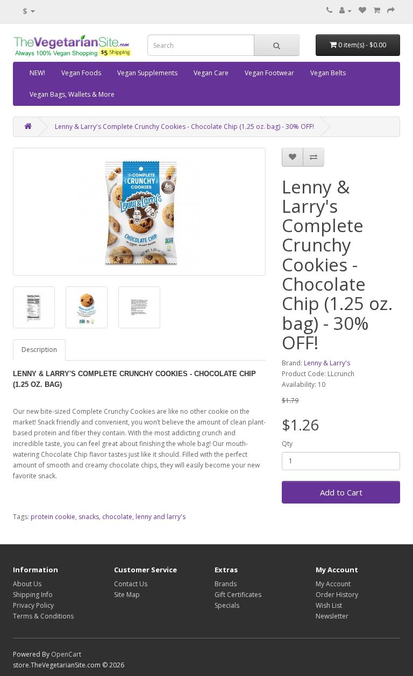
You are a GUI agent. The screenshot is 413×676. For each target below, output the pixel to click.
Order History (337, 594)
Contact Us (130, 583)
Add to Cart (341, 492)
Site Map (127, 594)
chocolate (117, 516)
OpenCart (66, 654)
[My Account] (345, 10)
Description (39, 349)
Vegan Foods (81, 72)
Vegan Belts (328, 72)
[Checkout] (391, 10)
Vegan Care (211, 72)
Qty (287, 443)
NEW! (37, 72)
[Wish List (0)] (362, 10)
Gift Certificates (238, 594)
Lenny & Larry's (327, 363)
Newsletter (332, 616)
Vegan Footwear (269, 72)
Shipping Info (33, 594)
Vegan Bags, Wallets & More (72, 94)
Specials (227, 605)
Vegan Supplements (147, 72)
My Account (333, 583)
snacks (89, 516)
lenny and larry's (161, 516)
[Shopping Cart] (376, 10)
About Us (27, 583)
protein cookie (53, 516)
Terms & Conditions (43, 616)
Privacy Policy (33, 605)
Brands (226, 583)
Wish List (329, 605)
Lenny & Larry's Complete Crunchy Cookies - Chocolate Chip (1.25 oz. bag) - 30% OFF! (184, 126)
